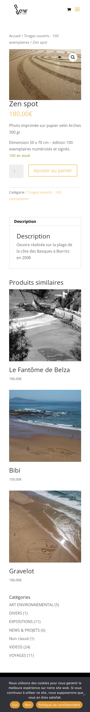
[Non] (84, 694)
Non (28, 705)
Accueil (15, 35)
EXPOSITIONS (21, 621)
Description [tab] (25, 221)
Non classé (19, 638)
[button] (73, 57)
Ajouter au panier (53, 170)
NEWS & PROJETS (24, 630)
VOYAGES (17, 655)
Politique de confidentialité (59, 705)
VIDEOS (16, 647)
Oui (15, 705)
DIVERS (15, 613)
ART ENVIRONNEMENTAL (31, 604)
